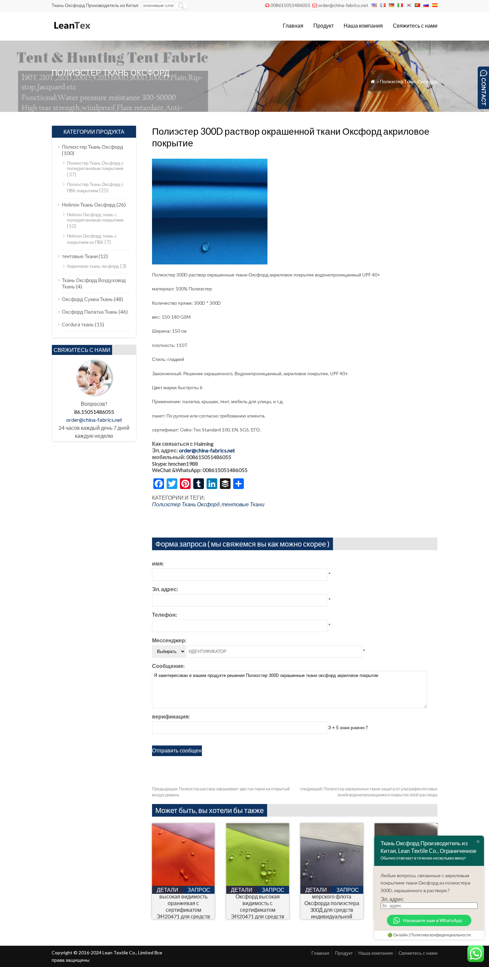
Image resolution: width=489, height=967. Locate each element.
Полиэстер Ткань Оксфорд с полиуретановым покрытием (95, 165)
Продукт (323, 25)
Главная (293, 25)
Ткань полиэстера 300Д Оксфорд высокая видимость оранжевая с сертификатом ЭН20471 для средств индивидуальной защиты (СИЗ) (183, 906)
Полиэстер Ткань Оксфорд (408, 81)
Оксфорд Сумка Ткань (87, 299)
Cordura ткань (78, 324)
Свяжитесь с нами (415, 25)
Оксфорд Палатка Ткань (89, 312)
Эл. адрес (392, 899)
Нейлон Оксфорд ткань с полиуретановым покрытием (95, 217)
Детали (167, 889)
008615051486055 (290, 5)
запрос (199, 889)
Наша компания (363, 25)
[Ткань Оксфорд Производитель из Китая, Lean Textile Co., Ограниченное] (72, 32)
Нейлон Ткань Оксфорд (88, 205)
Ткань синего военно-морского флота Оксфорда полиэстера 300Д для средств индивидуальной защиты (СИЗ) (331, 906)
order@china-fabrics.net (343, 5)
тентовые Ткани (243, 504)
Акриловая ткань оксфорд (93, 266)
